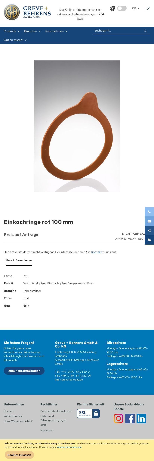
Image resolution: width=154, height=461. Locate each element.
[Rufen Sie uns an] (149, 211)
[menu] (45, 35)
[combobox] (121, 30)
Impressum (46, 430)
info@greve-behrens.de (69, 379)
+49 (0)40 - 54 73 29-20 (76, 375)
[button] (135, 8)
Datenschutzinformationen (56, 411)
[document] (77, 450)
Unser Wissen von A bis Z (18, 421)
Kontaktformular (13, 416)
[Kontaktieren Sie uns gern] (149, 221)
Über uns (9, 411)
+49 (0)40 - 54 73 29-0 (75, 371)
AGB (43, 425)
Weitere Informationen (69, 447)
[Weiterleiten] (149, 230)
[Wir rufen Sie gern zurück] (149, 240)
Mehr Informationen (19, 260)
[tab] (18, 262)
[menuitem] (11, 31)
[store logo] (27, 12)
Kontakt (96, 252)
